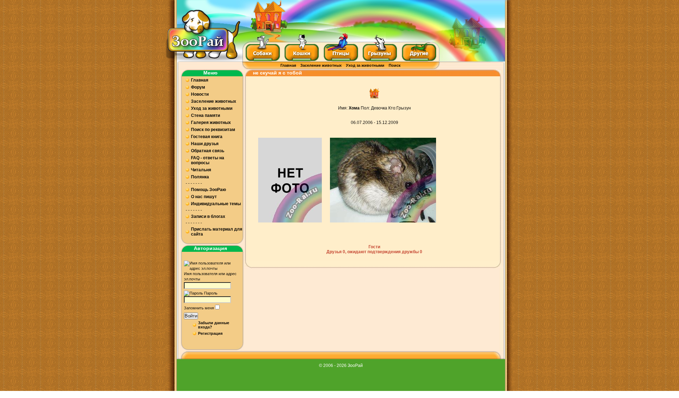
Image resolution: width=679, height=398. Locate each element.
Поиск (395, 65)
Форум (198, 87)
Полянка (200, 176)
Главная (288, 65)
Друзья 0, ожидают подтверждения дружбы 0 (374, 251)
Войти (191, 316)
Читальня (201, 169)
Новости (200, 94)
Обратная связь (207, 150)
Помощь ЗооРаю (208, 189)
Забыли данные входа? (213, 325)
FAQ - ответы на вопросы (207, 160)
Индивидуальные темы (216, 203)
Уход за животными (365, 65)
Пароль (210, 293)
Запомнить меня (199, 308)
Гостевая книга (206, 136)
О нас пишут (204, 196)
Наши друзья (205, 143)
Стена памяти (205, 115)
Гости (374, 246)
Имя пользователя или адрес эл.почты (210, 276)
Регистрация (210, 333)
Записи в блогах (208, 216)
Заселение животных (321, 65)
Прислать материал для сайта (216, 232)
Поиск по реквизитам (213, 129)
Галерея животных (211, 122)
